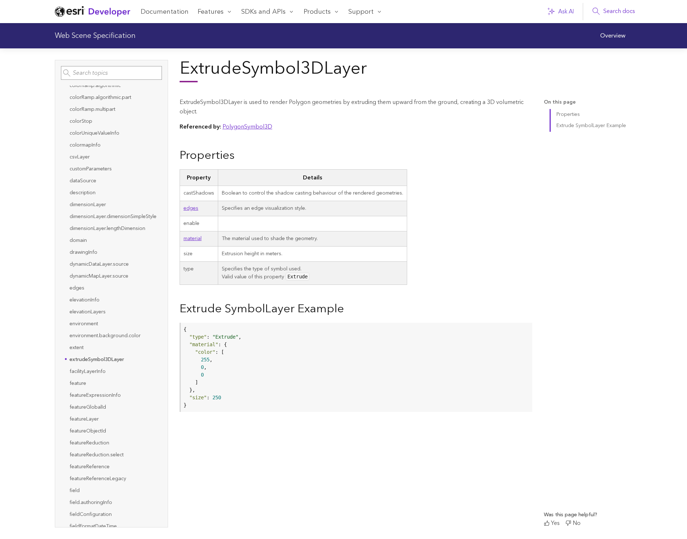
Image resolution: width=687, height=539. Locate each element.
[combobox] (111, 73)
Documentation (165, 11)
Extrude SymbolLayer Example (591, 125)
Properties (568, 114)
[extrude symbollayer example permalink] (350, 309)
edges (191, 208)
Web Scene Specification (95, 35)
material (193, 238)
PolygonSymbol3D (247, 127)
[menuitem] (612, 35)
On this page (560, 102)
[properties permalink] (240, 156)
